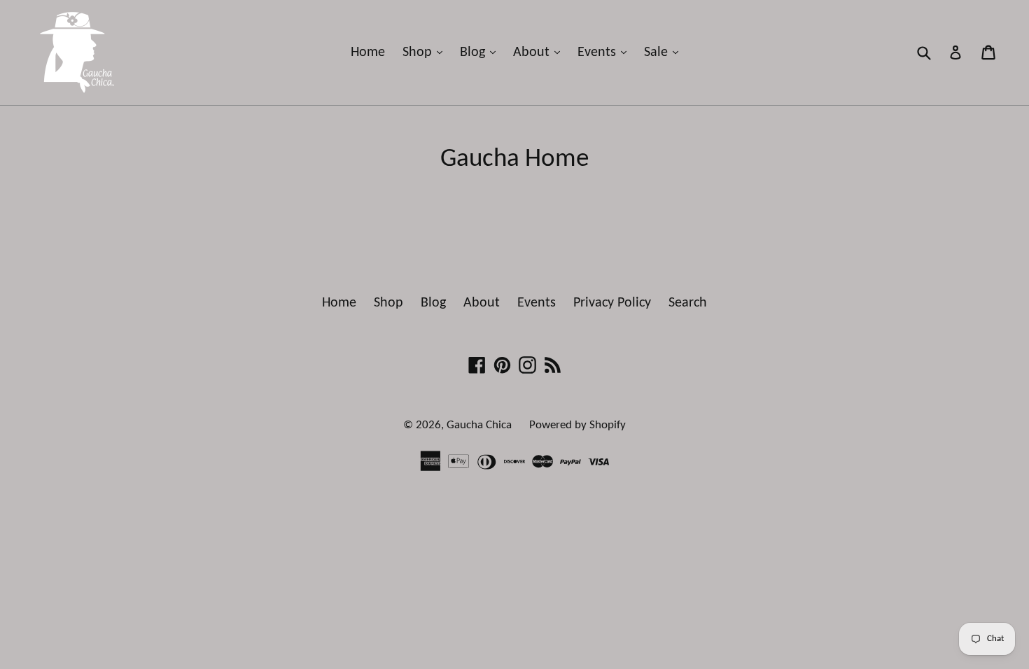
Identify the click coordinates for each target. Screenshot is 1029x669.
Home (368, 52)
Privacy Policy (612, 303)
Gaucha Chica (479, 425)
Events (606, 52)
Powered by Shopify (577, 425)
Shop (425, 52)
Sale (664, 52)
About (540, 52)
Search (687, 303)
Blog (481, 52)
